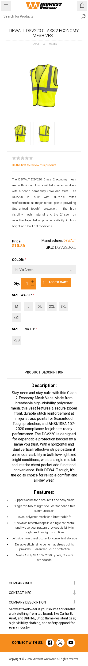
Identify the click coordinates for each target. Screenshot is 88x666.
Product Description (44, 372)
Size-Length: (23, 329)
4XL (16, 318)
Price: (16, 241)
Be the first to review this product (34, 165)
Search (83, 16)
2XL (52, 306)
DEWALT (70, 240)
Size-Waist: (22, 295)
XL (40, 306)
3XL (63, 306)
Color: (18, 260)
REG (17, 340)
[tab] (44, 372)
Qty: (16, 284)
